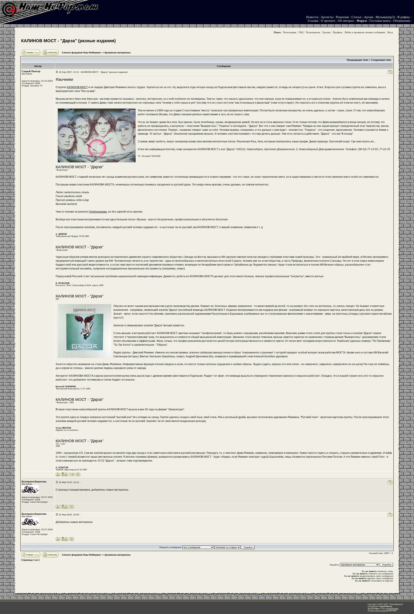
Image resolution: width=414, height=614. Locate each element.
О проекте (328, 20)
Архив (368, 17)
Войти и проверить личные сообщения (365, 32)
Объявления (401, 20)
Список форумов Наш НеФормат (81, 52)
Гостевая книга (379, 20)
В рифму (403, 17)
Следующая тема (381, 60)
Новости (312, 17)
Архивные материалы (117, 52)
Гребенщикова (98, 211)
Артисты (327, 17)
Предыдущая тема (357, 60)
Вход (390, 32)
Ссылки (313, 20)
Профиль (337, 32)
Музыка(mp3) (385, 17)
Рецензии (342, 17)
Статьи (356, 17)
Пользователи (313, 32)
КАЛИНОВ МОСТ (77, 87)
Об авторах (346, 20)
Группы (326, 32)
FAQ (301, 32)
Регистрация (289, 32)
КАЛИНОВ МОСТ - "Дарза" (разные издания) (68, 40)
